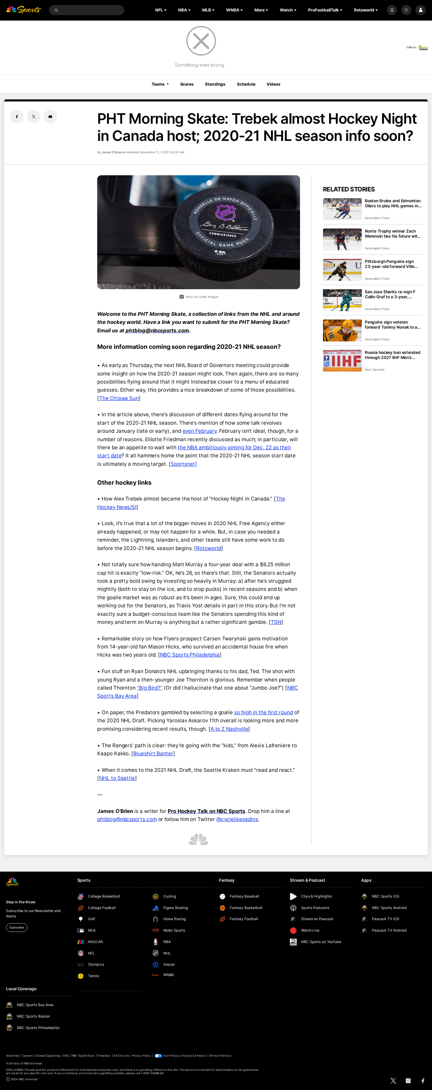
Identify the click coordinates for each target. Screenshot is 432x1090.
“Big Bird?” (149, 688)
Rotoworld (208, 548)
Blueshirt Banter (153, 753)
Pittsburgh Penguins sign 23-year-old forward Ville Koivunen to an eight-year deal (389, 264)
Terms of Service (220, 1055)
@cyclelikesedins (237, 819)
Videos (273, 84)
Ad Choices (121, 1055)
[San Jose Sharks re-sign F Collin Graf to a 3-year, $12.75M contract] (342, 300)
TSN (276, 622)
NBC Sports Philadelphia (189, 655)
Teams (158, 84)
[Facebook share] (17, 116)
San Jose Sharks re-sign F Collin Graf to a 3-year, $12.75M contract (390, 294)
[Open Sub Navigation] (166, 10)
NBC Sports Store (83, 1055)
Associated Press (377, 218)
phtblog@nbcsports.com (127, 819)
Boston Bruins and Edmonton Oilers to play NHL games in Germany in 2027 (393, 203)
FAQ (66, 1055)
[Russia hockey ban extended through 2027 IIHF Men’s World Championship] (342, 361)
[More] (392, 10)
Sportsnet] (184, 464)
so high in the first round (263, 712)
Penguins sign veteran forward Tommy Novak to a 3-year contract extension (391, 325)
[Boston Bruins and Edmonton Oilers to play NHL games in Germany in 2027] (342, 209)
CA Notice (199, 1055)
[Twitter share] (33, 116)
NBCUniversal (33, 1063)
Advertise (12, 1055)
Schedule (246, 84)
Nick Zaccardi (374, 369)
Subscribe (16, 927)
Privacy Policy (141, 1055)
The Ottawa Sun (119, 398)
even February (200, 431)
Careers (27, 1055)
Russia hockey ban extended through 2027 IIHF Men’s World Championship (393, 355)
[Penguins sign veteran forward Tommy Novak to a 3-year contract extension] (342, 330)
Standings (215, 84)
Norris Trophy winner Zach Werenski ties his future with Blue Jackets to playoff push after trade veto (392, 234)
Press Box (104, 1055)
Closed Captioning (48, 1055)
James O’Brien (112, 152)
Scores (187, 84)
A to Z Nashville (229, 729)
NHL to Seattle (117, 778)
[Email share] (50, 116)
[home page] (23, 10)
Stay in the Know (20, 902)
